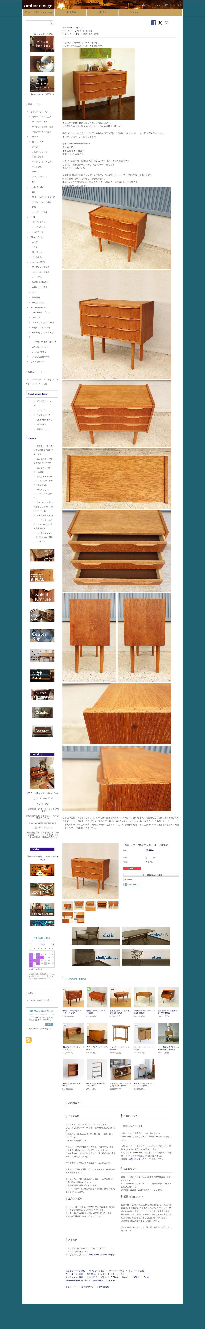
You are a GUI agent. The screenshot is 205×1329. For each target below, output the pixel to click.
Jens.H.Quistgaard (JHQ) (76, 1280)
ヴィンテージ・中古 (72, 34)
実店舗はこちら (82, 1251)
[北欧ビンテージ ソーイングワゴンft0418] (144, 1006)
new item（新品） (38, 262)
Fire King (111, 1280)
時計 (34, 192)
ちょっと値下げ (37, 362)
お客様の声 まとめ (45, 515)
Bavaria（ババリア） (41, 347)
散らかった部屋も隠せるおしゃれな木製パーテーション (43, 506)
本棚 (49, 380)
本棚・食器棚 (38, 157)
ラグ (34, 292)
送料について (87, 1287)
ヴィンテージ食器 (116, 1271)
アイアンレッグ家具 (74, 1277)
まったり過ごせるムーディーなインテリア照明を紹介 (43, 524)
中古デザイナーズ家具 (97, 1277)
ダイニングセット (39, 177)
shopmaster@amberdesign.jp (102, 1255)
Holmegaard (97, 1280)
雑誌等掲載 (41, 424)
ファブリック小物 (39, 212)
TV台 (34, 182)
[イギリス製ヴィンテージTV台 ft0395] (97, 1042)
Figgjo (146, 1277)
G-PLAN (114, 1277)
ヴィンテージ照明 (97, 1271)
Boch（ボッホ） (39, 317)
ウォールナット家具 (74, 1274)
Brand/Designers (37, 307)
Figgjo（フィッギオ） (41, 328)
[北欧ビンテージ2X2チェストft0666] (97, 1006)
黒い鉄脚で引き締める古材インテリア (43, 461)
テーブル (36, 147)
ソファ (103, 1274)
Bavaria (125, 1277)
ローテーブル (36, 380)
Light (32, 217)
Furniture (68, 31)
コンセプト (41, 410)
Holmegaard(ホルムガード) (44, 342)
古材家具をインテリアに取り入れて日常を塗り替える (43, 537)
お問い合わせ (103, 1287)
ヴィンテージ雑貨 (136, 1271)
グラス (35, 247)
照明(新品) (91, 1274)
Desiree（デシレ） (40, 352)
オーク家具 (37, 277)
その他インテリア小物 (41, 202)
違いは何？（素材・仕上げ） (42, 470)
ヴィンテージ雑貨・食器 (42, 127)
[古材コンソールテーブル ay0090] (120, 1042)
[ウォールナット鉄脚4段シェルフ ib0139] (97, 1079)
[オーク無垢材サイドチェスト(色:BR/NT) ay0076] (168, 1042)
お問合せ (102, 12)
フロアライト (38, 232)
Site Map (134, 12)
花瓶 (34, 207)
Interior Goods (36, 187)
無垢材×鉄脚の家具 (40, 282)
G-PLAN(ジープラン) (41, 312)
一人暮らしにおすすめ (40, 357)
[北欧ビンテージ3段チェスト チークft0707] (73, 1006)
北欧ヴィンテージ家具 (91, 34)
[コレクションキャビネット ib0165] (144, 1042)
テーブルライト (38, 227)
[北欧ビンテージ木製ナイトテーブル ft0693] (168, 1006)
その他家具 (37, 167)
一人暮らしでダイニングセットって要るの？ (43, 493)
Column (32, 438)
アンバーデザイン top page (38, 12)
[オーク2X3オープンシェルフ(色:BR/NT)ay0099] (120, 1079)
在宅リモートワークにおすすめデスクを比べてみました (43, 481)
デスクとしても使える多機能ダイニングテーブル (43, 450)
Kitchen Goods (36, 237)
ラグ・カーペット (118, 1274)
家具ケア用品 (38, 302)
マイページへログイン (156, 5)
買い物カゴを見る (176, 5)
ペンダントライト (39, 222)
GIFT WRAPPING (44, 420)
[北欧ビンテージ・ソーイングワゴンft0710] (120, 1006)
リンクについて (43, 415)
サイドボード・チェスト (83, 31)
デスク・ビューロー (40, 152)
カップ (35, 242)
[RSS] (29, 1041)
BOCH (136, 1277)
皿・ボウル (37, 252)
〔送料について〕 (134, 1159)
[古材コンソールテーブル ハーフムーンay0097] (144, 1079)
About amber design (38, 394)
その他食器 (37, 257)
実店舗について (43, 429)
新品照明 (36, 297)
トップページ (71, 1287)
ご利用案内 (70, 12)
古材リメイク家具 (39, 287)
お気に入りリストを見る (41, 1000)
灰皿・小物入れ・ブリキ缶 (43, 197)
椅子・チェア (38, 142)
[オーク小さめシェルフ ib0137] (73, 1079)
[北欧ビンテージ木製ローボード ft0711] (73, 1042)
